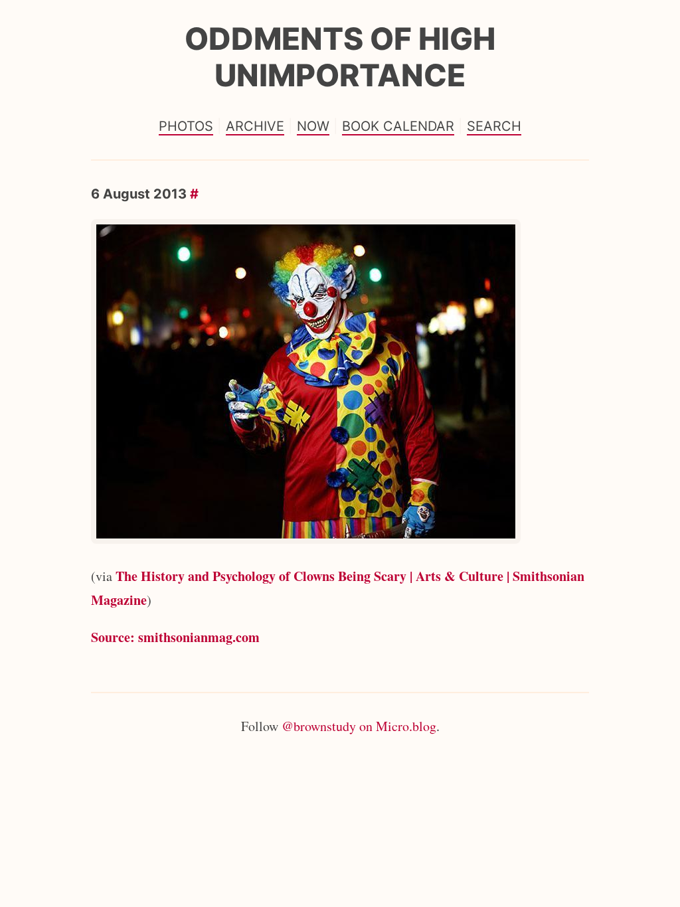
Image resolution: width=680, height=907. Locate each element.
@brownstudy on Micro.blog (359, 726)
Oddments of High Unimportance (340, 57)
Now (313, 126)
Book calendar (398, 126)
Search (494, 126)
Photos (186, 126)
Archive (255, 126)
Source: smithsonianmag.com (175, 637)
